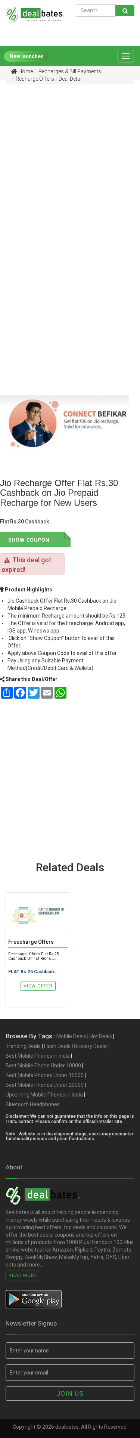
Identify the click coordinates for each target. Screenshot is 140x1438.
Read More (23, 1275)
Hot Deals (101, 1036)
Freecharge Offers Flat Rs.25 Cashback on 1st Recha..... (33, 956)
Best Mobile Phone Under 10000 (43, 1066)
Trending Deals (23, 1046)
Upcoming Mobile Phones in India (44, 1095)
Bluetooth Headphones (33, 1104)
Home (25, 71)
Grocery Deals (90, 1046)
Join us (70, 1393)
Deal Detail (71, 79)
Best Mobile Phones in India (38, 1056)
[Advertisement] (70, 161)
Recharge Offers (34, 79)
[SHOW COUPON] (59, 539)
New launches (27, 56)
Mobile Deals (71, 1036)
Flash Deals (57, 1046)
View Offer (38, 986)
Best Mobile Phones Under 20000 (45, 1085)
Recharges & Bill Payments (69, 71)
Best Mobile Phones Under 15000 (45, 1075)
